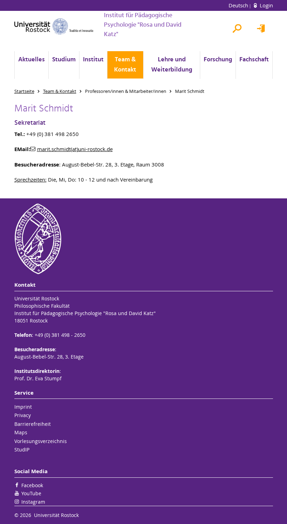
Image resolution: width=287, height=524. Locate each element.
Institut (93, 60)
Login (265, 5)
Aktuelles (31, 60)
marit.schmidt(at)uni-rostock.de (75, 148)
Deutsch (239, 5)
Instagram (33, 501)
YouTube (31, 493)
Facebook (32, 485)
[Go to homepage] (53, 26)
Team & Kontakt (125, 65)
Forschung (218, 60)
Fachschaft (254, 60)
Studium (64, 60)
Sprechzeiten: (30, 179)
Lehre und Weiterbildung (171, 65)
